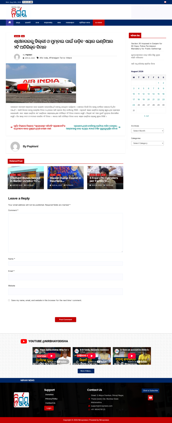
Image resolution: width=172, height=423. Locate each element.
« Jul (146, 116)
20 (148, 99)
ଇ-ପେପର (98, 22)
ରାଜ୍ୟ (18, 22)
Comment (13, 210)
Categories (136, 138)
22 (158, 99)
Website (11, 286)
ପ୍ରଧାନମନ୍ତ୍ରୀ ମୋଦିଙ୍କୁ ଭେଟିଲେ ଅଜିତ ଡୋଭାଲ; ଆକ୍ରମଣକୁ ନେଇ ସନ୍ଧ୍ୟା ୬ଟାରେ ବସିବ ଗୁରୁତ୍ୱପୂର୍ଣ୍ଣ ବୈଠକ (91, 127)
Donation (49, 394)
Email (11, 271)
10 (134, 94)
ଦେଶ (37, 22)
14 (153, 94)
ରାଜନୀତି (28, 22)
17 (134, 99)
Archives (135, 126)
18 (139, 99)
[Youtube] (150, 397)
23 (163, 99)
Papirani (29, 55)
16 (163, 94)
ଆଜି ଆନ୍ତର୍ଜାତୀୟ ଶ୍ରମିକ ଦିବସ (143, 64)
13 (149, 94)
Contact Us (50, 403)
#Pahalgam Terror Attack (60, 58)
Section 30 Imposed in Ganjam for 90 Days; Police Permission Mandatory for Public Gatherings (146, 46)
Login (49, 408)
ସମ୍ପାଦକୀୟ (48, 22)
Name (11, 259)
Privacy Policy (51, 398)
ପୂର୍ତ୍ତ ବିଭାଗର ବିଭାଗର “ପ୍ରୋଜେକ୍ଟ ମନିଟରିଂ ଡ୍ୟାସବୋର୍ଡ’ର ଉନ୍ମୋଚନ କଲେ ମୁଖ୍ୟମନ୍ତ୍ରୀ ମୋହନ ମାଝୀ (39, 127)
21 (153, 99)
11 (139, 94)
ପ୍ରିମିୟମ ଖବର (84, 22)
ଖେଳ (59, 22)
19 (144, 99)
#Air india (44, 58)
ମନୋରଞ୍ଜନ (70, 22)
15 (158, 94)
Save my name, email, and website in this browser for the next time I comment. (46, 300)
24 (134, 105)
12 (144, 94)
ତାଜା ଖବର (17, 36)
